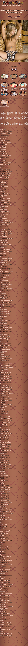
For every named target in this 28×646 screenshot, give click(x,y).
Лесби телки (3, 424)
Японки (2, 578)
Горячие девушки (5, 555)
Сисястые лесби (5, 338)
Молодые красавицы (6, 513)
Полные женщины (5, 500)
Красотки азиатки (5, 626)
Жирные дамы (4, 157)
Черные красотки (5, 262)
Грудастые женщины (6, 268)
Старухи (2, 483)
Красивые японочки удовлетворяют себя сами (14, 98)
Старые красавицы (5, 302)
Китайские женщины (6, 602)
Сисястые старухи (5, 204)
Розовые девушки (5, 290)
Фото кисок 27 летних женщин (23, 80)
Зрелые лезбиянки (5, 382)
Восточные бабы (5, 613)
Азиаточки (3, 617)
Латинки (2, 166)
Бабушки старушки (5, 385)
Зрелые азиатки (5, 580)
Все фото (14, 17)
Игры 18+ (3, 129)
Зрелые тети (3, 347)
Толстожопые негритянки (4, 315)
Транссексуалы (4, 549)
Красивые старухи (5, 273)
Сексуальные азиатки (4, 590)
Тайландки (3, 577)
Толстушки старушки (6, 420)
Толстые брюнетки (5, 162)
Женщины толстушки (6, 393)
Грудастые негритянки (3, 236)
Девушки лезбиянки (6, 198)
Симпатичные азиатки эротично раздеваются (23, 97)
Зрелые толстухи (5, 462)
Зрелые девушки (5, 548)
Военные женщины (5, 378)
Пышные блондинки (6, 288)
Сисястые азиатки (5, 628)
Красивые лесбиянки (6, 271)
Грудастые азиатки (5, 600)
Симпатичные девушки (4, 477)
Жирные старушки (5, 155)
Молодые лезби (5, 397)
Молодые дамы (4, 498)
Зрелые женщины (5, 380)
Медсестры (3, 181)
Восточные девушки (6, 633)
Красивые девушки (5, 511)
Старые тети (3, 153)
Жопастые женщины (6, 358)
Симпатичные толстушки (4, 537)
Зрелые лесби (4, 325)
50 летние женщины (6, 384)
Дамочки (2, 558)
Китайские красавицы (6, 606)
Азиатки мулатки (5, 582)
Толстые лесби (4, 523)
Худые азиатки (4, 562)
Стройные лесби (5, 422)
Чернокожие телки (5, 260)
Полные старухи (5, 282)
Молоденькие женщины (4, 470)
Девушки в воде (5, 491)
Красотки (2, 216)
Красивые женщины (6, 530)
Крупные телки (4, 448)
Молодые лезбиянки (6, 399)
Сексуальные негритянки (4, 414)
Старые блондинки (5, 244)
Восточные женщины (6, 615)
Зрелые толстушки (5, 441)
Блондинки (3, 209)
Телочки (2, 542)
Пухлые (2, 409)
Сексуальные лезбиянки (4, 370)
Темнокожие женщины (3, 246)
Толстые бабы (4, 460)
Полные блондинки (6, 131)
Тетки (1, 544)
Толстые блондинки (6, 251)
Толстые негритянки (6, 546)
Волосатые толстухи (6, 433)
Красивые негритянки (6, 238)
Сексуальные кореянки (4, 608)
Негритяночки (4, 240)
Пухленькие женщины (3, 407)
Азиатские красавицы (6, 584)
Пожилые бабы (4, 135)
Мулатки (2, 515)
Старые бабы (4, 190)
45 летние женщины (6, 442)
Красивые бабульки (6, 137)
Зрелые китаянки (5, 595)
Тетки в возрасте (5, 313)
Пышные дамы (4, 411)
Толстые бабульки (5, 249)
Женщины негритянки (3, 333)
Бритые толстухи (5, 257)
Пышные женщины (5, 173)
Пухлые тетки (4, 286)
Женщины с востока (6, 564)
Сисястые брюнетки (6, 418)
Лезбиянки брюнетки (6, 389)
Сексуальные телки (6, 519)
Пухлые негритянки (6, 284)
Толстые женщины (5, 428)
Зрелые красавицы (5, 345)
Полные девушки (5, 365)
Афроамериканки (5, 349)
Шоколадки (3, 295)
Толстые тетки (4, 485)
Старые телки (4, 304)
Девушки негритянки (6, 264)
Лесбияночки (4, 395)
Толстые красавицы (6, 168)
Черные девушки (5, 229)
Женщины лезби (5, 175)
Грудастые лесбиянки (3, 147)
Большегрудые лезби (6, 387)
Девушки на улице (5, 556)
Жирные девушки (5, 444)
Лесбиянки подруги (6, 404)
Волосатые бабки (5, 342)
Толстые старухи (5, 429)
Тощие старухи (4, 431)
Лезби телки (3, 184)
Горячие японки (4, 588)
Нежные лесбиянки (6, 400)
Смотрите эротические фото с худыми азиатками (5, 89)
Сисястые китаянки (6, 575)
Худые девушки (4, 493)
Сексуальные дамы (6, 502)
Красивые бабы (4, 495)
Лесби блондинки (5, 224)
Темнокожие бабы (5, 311)
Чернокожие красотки (6, 258)
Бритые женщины (5, 464)
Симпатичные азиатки (4, 572)
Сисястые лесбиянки (6, 300)
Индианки (3, 191)
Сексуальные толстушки (4, 187)
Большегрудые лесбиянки (4, 212)
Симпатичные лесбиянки (4, 297)
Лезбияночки (4, 280)
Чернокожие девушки (6, 228)
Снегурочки (3, 182)
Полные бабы (4, 475)
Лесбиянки (3, 149)
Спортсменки (4, 242)
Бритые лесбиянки (5, 329)
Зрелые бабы (4, 437)
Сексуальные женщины (4, 534)
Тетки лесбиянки (5, 374)
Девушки (2, 354)
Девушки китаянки (5, 586)
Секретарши (3, 144)
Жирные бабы (4, 356)
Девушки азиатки (5, 599)
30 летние (3, 151)
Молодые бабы (4, 496)
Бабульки (3, 253)
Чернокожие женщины (3, 351)
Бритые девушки (5, 489)
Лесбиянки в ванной (6, 133)
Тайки (1, 631)
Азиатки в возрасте (6, 635)
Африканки (3, 218)
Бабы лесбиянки (5, 164)
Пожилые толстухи (5, 450)
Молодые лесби (5, 336)
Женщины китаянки (6, 624)
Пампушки (3, 402)
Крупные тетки (4, 531)
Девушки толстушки (6, 331)
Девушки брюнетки (5, 508)
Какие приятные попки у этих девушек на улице (4, 80)
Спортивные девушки (3, 481)
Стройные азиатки (5, 629)
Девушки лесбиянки (6, 231)
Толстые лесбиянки (6, 376)
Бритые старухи (5, 169)
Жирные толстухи (5, 446)
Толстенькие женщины (4, 458)
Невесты (2, 362)
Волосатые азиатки (6, 593)
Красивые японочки (6, 569)
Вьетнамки (3, 611)
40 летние (3, 138)
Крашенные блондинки (3, 527)
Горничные (3, 266)
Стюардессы (4, 193)
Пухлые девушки (5, 140)
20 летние (3, 506)
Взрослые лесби (5, 435)
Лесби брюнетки (5, 200)
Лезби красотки (4, 360)
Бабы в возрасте (5, 220)
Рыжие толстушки (5, 142)
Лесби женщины (5, 391)
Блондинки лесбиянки (3, 196)
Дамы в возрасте (5, 177)
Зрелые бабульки (5, 343)
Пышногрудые (4, 455)
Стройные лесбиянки (6, 306)
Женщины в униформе (3, 552)
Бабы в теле (3, 524)
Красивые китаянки (6, 568)
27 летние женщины (6, 560)
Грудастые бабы (5, 468)
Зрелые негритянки (6, 327)
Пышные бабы (4, 517)
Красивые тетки (4, 202)
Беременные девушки (4, 206)
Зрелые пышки (4, 504)
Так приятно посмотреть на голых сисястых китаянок (4, 106)
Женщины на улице (6, 510)
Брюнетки (3, 226)
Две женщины (4, 466)
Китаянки (2, 604)
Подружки (3, 473)
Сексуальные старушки (4, 292)
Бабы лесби (3, 255)
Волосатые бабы (5, 320)
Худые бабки (4, 215)
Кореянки (3, 566)
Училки (2, 318)
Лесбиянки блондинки (3, 278)
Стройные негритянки (3, 308)
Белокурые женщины (6, 222)
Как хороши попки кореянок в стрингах (23, 89)
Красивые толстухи (6, 171)
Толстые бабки (4, 340)
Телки (1, 521)
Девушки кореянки (5, 622)
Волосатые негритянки (3, 322)
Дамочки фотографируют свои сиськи (13, 80)
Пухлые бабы (4, 179)
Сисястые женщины (6, 372)
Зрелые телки (4, 439)
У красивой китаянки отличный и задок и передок (4, 98)
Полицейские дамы (6, 364)
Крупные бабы (4, 275)
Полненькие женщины (3, 452)
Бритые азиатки (4, 597)
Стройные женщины (6, 540)
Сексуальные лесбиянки (4, 159)
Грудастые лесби (5, 270)
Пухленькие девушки (6, 367)
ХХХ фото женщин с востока (14, 89)
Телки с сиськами (5, 416)
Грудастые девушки (6, 233)
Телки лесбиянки (5, 426)
